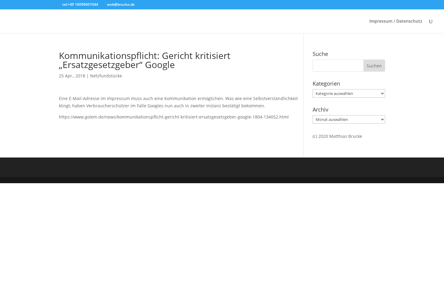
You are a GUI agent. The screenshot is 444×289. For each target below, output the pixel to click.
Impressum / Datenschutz (395, 21)
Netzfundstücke (106, 76)
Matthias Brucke (345, 136)
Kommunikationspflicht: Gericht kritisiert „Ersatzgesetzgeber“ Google (144, 60)
